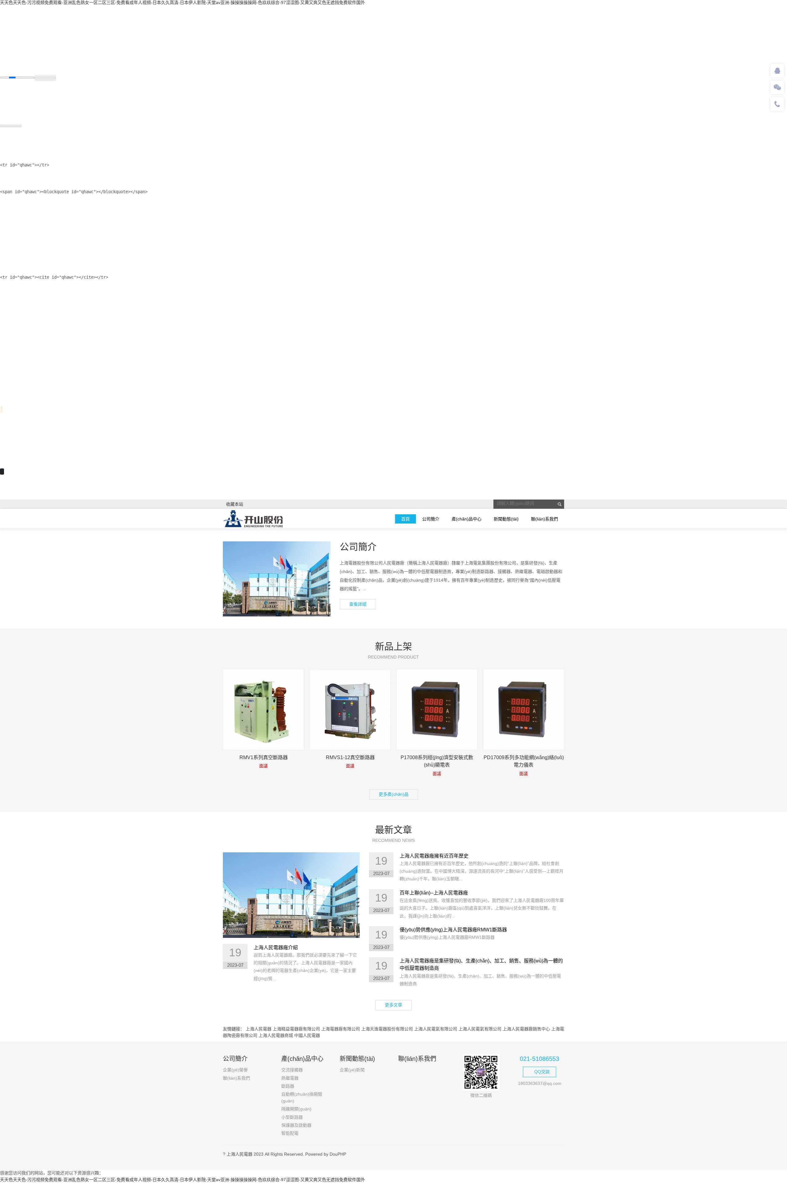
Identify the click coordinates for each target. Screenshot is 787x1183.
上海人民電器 (258, 1028)
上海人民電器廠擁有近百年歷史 (434, 855)
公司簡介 (430, 518)
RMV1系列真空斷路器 (263, 757)
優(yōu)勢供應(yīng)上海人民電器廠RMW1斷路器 (453, 929)
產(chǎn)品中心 (466, 518)
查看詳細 (357, 604)
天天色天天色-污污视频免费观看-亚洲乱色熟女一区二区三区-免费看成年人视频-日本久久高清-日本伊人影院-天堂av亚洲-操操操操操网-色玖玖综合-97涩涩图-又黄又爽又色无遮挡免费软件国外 (182, 2)
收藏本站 (234, 504)
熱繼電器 (290, 1078)
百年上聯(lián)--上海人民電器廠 (434, 892)
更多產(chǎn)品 (394, 794)
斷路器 (287, 1086)
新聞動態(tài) (506, 518)
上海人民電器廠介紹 (276, 947)
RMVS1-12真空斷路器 (350, 757)
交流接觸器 (292, 1069)
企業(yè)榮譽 (235, 1069)
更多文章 (393, 1004)
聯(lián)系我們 (544, 518)
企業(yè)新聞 (352, 1069)
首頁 (405, 518)
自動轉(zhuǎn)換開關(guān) (301, 1097)
